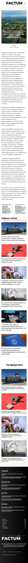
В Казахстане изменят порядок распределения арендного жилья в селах (13, 260)
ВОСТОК (14, 28)
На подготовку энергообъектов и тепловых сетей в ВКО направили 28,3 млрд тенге (13, 304)
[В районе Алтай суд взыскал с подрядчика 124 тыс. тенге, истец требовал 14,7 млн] (14, 272)
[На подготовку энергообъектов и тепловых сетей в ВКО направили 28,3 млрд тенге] (14, 294)
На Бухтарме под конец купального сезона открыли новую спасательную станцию (13, 238)
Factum (14, 45)
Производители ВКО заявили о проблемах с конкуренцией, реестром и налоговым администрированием (13, 477)
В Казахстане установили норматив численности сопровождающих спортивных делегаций (13, 351)
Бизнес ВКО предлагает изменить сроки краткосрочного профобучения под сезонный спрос (6, 209)
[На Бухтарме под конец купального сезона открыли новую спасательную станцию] (14, 228)
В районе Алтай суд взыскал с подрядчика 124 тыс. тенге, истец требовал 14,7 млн (12, 282)
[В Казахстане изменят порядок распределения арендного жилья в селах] (14, 250)
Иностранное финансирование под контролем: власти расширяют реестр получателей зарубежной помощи (20, 209)
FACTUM (3, 278)
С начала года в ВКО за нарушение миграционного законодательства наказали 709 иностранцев (13, 327)
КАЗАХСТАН (4, 256)
